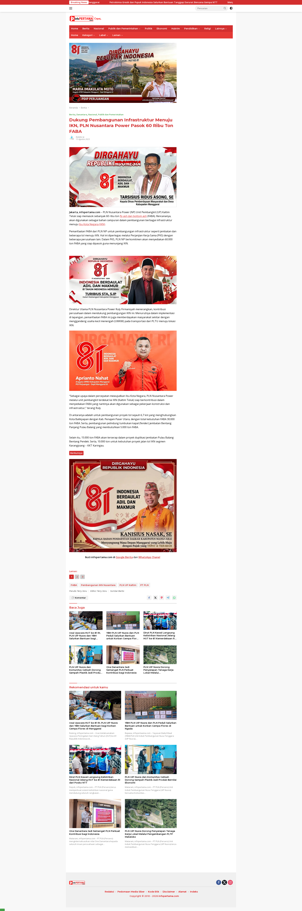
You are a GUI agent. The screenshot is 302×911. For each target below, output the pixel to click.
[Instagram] (230, 882)
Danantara (81, 114)
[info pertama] (96, 18)
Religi (207, 28)
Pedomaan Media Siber (131, 891)
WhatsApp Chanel (149, 557)
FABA (74, 585)
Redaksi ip (80, 137)
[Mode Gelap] (231, 8)
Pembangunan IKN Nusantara (98, 585)
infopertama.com (169, 896)
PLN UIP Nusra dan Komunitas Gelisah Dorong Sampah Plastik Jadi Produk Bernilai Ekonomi (85, 670)
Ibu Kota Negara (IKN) (92, 224)
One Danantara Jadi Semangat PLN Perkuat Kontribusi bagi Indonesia (121, 670)
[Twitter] (224, 882)
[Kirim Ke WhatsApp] (174, 597)
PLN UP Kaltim (128, 585)
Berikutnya (76, 452)
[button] (225, 8)
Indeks (194, 891)
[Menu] (71, 8)
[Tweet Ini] (155, 597)
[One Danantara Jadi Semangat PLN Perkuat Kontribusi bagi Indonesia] (123, 654)
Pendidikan (191, 28)
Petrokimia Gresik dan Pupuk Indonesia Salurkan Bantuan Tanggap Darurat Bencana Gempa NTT (104, 2)
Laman (116, 35)
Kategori (87, 35)
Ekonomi (162, 28)
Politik (148, 28)
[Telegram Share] (168, 597)
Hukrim (175, 28)
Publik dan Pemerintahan (123, 28)
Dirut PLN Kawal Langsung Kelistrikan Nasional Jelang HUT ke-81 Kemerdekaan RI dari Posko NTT (159, 635)
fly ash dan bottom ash (133, 216)
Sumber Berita (117, 591)
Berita (85, 28)
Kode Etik (153, 891)
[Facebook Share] (149, 597)
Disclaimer (169, 891)
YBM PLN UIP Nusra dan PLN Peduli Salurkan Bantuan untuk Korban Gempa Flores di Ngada (122, 635)
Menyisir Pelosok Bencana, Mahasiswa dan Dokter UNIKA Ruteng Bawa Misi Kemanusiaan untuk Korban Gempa (229, 2)
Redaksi (109, 891)
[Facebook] (218, 882)
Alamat (182, 891)
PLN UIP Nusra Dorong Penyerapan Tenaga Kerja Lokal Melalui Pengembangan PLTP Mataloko (158, 670)
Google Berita (124, 557)
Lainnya (219, 28)
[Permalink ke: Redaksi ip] (71, 137)
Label (102, 35)
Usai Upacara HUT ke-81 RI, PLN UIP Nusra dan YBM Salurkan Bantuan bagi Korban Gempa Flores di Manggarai (85, 635)
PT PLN (144, 585)
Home (74, 28)
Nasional (99, 28)
